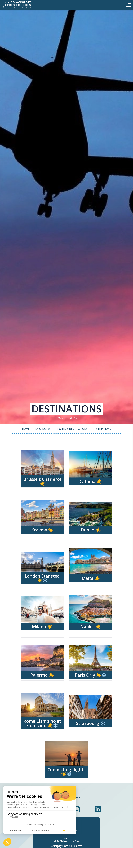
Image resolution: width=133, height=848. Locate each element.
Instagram (77, 809)
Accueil (22, 5)
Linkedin (98, 809)
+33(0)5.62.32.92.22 (66, 846)
